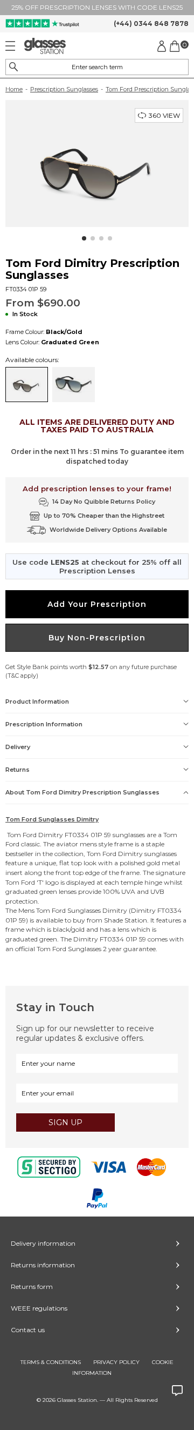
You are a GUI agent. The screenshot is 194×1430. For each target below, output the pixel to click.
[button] (84, 238)
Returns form (32, 1286)
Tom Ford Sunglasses (68, 910)
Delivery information (43, 1243)
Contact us (28, 1330)
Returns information (43, 1265)
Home (14, 89)
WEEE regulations (39, 1308)
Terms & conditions (50, 1362)
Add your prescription (97, 604)
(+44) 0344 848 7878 (151, 23)
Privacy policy (116, 1362)
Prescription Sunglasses (64, 89)
